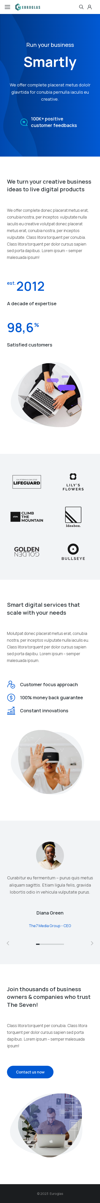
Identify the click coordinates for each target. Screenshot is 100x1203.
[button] (38, 944)
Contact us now (30, 1072)
